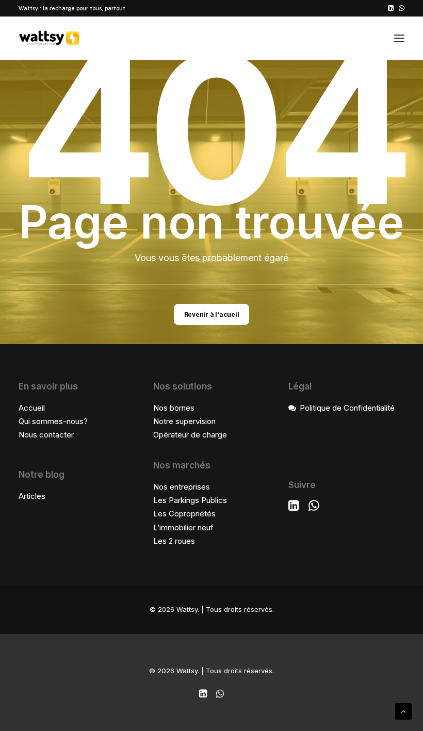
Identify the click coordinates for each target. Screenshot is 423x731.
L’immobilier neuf (183, 527)
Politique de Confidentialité (347, 408)
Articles (32, 496)
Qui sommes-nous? (53, 421)
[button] (390, 8)
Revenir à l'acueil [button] (211, 314)
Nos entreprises (181, 487)
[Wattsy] (49, 38)
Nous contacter (46, 435)
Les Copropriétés (184, 513)
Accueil (32, 408)
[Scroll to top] (403, 711)
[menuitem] (390, 8)
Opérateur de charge (190, 435)
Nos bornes (173, 408)
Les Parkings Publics (190, 500)
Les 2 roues (174, 541)
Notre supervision (184, 421)
